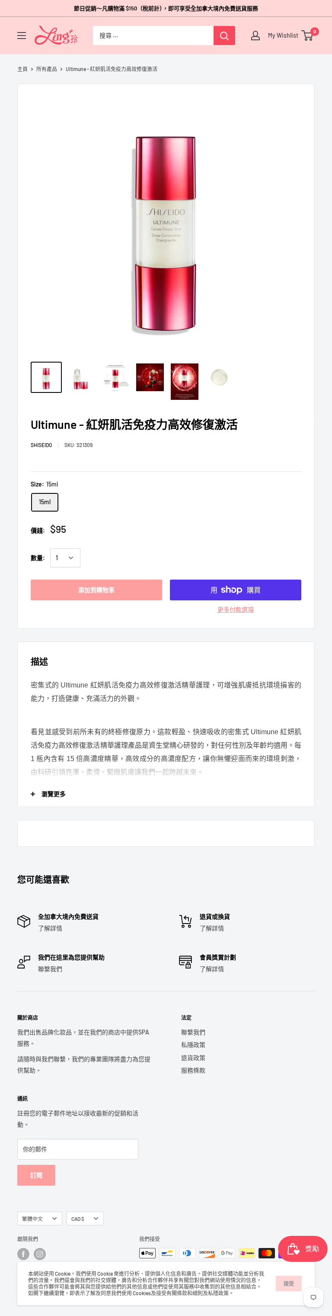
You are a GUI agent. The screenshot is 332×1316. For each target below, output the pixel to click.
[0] (307, 35)
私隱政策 (193, 1044)
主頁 (22, 69)
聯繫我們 (193, 1032)
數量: (38, 557)
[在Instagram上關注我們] (40, 1254)
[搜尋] (224, 35)
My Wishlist (281, 35)
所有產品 (46, 69)
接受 (289, 1283)
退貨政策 (193, 1057)
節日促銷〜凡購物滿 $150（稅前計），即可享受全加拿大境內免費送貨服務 (166, 8)
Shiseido (41, 445)
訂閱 (36, 1175)
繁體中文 (32, 1219)
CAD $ (77, 1219)
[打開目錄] (21, 35)
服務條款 (193, 1070)
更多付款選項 (235, 609)
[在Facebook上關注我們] (23, 1254)
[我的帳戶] (255, 35)
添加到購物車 (96, 589)
